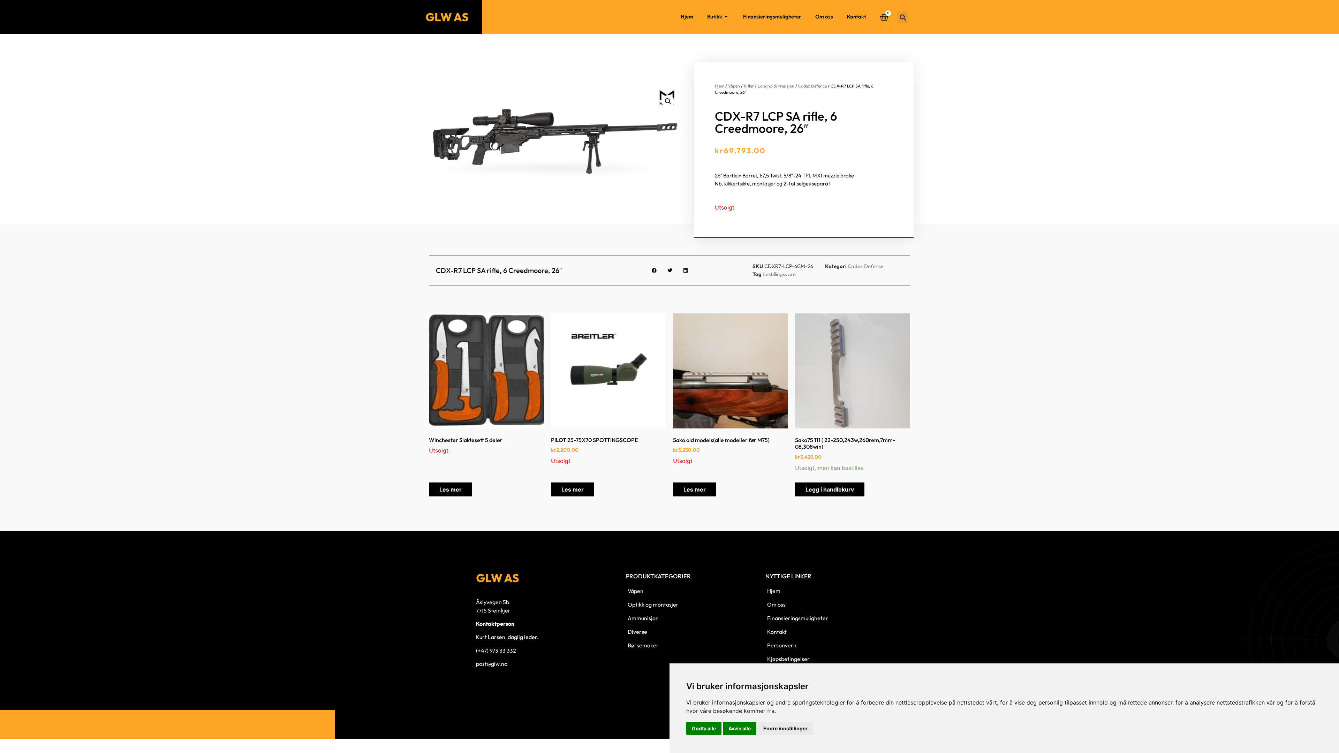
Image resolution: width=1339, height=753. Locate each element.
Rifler (749, 86)
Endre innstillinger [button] (785, 728)
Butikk (714, 16)
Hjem (687, 16)
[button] (902, 17)
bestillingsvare (779, 274)
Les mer (450, 489)
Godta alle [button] (704, 728)
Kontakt (856, 16)
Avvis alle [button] (739, 728)
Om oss (824, 16)
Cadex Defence (812, 86)
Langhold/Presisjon (776, 86)
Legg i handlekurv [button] (829, 489)
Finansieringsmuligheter (772, 16)
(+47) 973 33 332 (496, 650)
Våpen (734, 86)
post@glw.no (491, 663)
